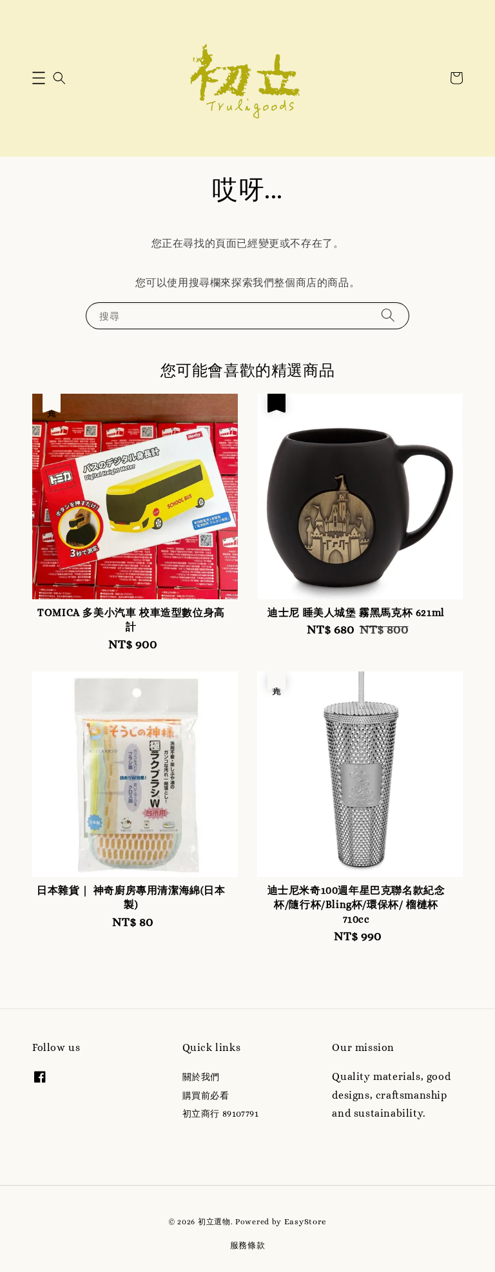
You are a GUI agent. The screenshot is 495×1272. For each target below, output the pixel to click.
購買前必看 (205, 1095)
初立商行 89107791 (220, 1113)
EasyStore (305, 1221)
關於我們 (201, 1077)
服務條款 (248, 1245)
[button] (38, 78)
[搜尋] (388, 315)
